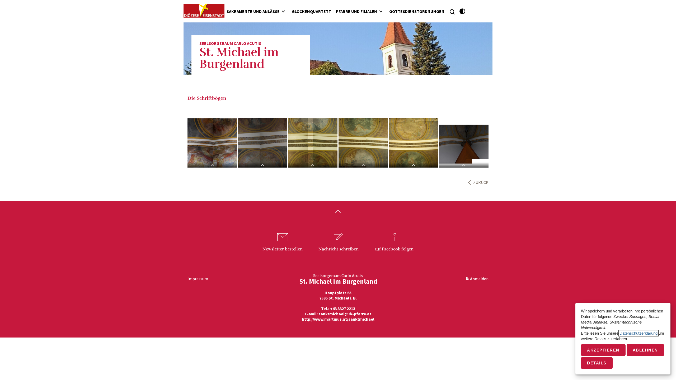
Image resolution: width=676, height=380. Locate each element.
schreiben (338, 249)
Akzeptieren (603, 350)
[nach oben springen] (338, 212)
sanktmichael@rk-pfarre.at (344, 313)
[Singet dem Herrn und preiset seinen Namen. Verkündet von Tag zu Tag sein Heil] (464, 143)
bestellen (282, 249)
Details (597, 363)
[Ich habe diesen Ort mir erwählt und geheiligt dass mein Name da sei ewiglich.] (212, 143)
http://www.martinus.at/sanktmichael (338, 319)
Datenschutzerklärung (638, 333)
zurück (481, 182)
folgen (394, 249)
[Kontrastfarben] (462, 11)
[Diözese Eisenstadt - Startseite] (204, 11)
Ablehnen (645, 350)
